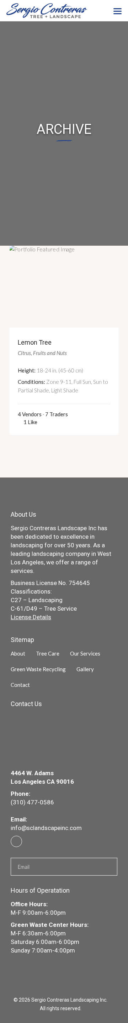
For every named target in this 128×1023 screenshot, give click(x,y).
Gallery (85, 669)
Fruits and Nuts (50, 353)
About (18, 653)
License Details (31, 617)
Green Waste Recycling (38, 669)
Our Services (85, 653)
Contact (20, 685)
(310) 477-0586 (32, 802)
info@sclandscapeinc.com (46, 827)
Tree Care (47, 653)
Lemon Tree (35, 342)
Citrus (24, 353)
